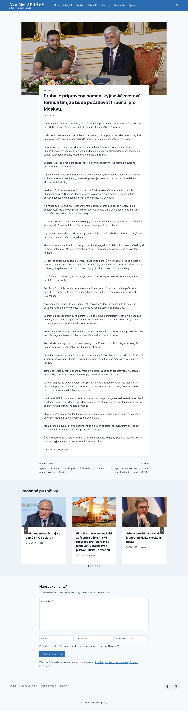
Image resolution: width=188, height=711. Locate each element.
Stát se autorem (28, 685)
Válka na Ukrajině (62, 5)
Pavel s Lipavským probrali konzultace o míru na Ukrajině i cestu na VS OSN (124, 468)
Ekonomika (120, 5)
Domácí (80, 5)
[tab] (88, 566)
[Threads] (175, 686)
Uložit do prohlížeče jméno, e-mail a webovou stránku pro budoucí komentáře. (81, 646)
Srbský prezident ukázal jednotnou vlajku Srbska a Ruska (143, 537)
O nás (13, 685)
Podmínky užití (48, 685)
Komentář (47, 601)
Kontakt (63, 685)
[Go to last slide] (26, 530)
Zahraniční (93, 5)
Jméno (45, 638)
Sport (132, 5)
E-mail (82, 638)
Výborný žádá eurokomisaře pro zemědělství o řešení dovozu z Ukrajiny (65, 468)
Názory (106, 5)
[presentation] (43, 512)
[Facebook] (167, 686)
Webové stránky (124, 638)
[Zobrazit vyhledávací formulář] (177, 5)
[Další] (162, 530)
